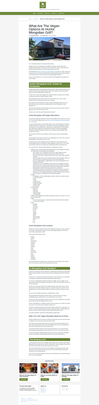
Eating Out (36, 18)
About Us (42, 388)
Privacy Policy (43, 390)
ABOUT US (54, 13)
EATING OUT (47, 13)
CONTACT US (61, 13)
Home (30, 18)
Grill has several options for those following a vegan (46, 71)
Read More (23, 379)
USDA (34, 276)
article (57, 330)
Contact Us (43, 391)
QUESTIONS (40, 13)
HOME (34, 13)
